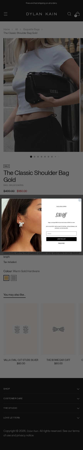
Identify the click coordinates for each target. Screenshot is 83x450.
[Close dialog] (80, 199)
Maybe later (61, 243)
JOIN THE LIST (61, 239)
